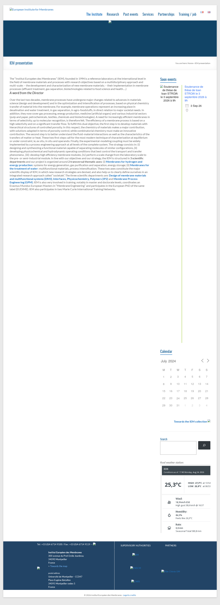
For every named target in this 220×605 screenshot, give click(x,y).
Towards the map (58, 566)
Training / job (187, 14)
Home (190, 63)
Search (163, 439)
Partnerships (166, 14)
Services (148, 14)
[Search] (204, 445)
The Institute (94, 14)
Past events (130, 14)
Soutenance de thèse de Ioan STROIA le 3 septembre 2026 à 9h (196, 93)
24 (178, 398)
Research (113, 14)
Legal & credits (129, 595)
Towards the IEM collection (190, 421)
